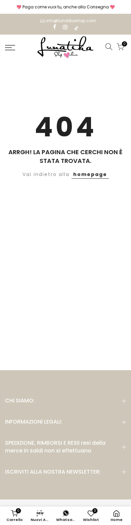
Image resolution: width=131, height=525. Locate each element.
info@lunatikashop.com (71, 21)
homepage (90, 174)
